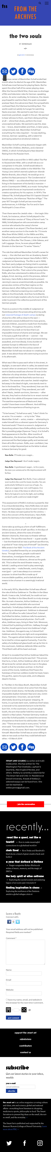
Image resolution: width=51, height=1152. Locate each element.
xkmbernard (27, 44)
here (35, 782)
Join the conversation (25, 804)
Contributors (25, 1045)
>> (27, 1117)
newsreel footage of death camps (20, 315)
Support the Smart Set (25, 1032)
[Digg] (31, 71)
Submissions (25, 1039)
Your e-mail (11, 1083)
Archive (22, 55)
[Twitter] (13, 71)
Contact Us (25, 1052)
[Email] (4, 71)
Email (8, 980)
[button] (9, 923)
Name (9, 970)
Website (9, 990)
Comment (11, 938)
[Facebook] (22, 71)
